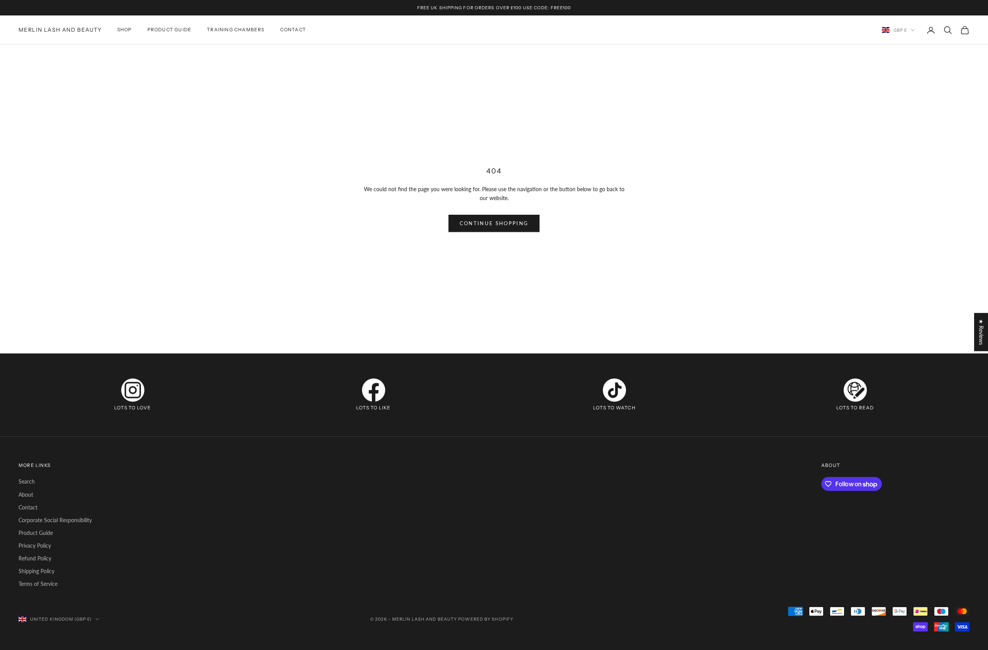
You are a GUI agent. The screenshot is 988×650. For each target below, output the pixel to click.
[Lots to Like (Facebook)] (373, 390)
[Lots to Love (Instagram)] (132, 390)
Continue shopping (494, 223)
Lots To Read (855, 408)
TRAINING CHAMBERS (235, 30)
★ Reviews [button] (981, 332)
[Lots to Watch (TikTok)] (614, 390)
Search (27, 481)
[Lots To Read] (855, 390)
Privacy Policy (35, 545)
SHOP (124, 30)
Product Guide (36, 533)
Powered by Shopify (485, 619)
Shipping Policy (36, 571)
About (26, 494)
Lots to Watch (614, 408)
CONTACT (293, 30)
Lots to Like (373, 408)
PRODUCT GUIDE (169, 30)
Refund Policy (35, 558)
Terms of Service (38, 583)
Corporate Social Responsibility (55, 520)
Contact (28, 507)
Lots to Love (132, 408)
